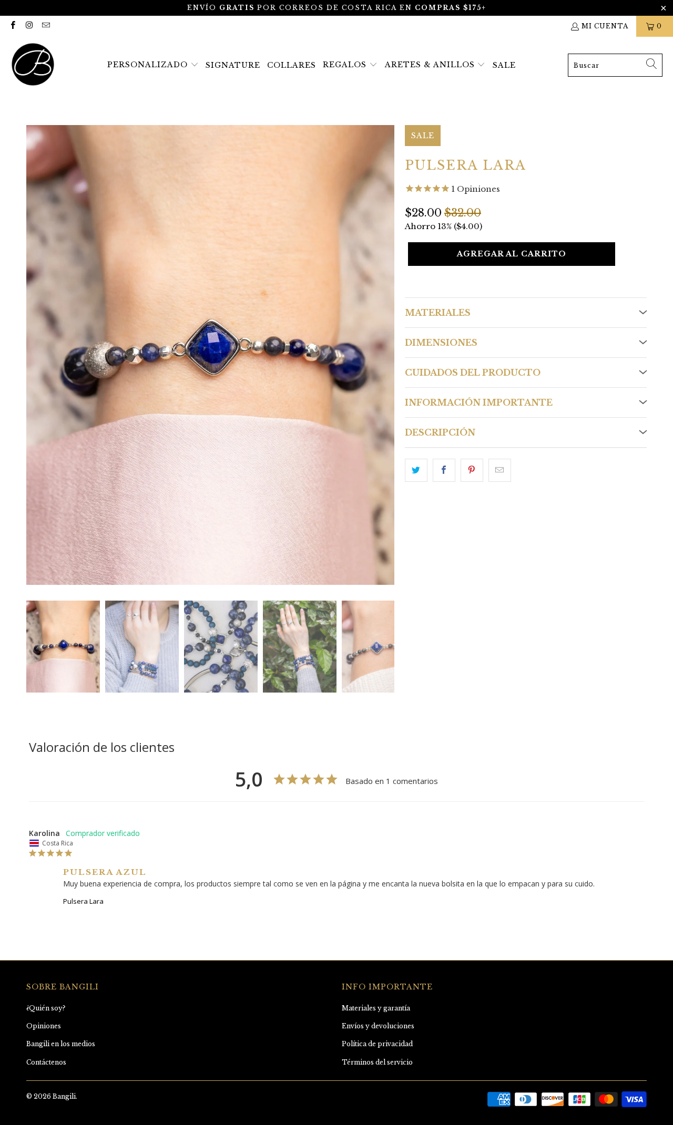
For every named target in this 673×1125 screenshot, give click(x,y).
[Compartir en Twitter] (416, 470)
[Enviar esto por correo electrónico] (499, 470)
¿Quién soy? (45, 1008)
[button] (153, 65)
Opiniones (43, 1026)
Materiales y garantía (376, 1008)
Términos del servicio (377, 1062)
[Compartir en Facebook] (444, 470)
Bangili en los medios (60, 1044)
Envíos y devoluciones (378, 1026)
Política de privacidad (377, 1044)
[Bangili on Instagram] (28, 26)
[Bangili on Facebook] (12, 26)
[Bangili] (33, 65)
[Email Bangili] (45, 26)
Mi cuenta (605, 26)
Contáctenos (46, 1062)
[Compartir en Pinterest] (472, 470)
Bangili (64, 1096)
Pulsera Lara (83, 901)
